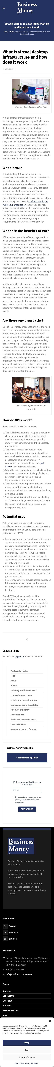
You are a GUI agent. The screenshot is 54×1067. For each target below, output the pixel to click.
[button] (50, 1020)
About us (7, 991)
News (12, 32)
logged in (19, 656)
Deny (27, 1050)
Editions (7, 1005)
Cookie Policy (19, 1063)
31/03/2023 (8, 69)
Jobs (13, 676)
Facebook (13, 932)
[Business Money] (27, 8)
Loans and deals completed (24, 705)
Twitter (12, 926)
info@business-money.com (19, 974)
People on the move (21, 710)
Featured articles (19, 671)
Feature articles (10, 1010)
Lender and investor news (24, 700)
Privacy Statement (31, 1063)
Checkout (7, 1001)
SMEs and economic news (23, 719)
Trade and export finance (23, 729)
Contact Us (8, 996)
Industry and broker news (24, 690)
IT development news (21, 695)
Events (14, 685)
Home (6, 32)
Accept (27, 1043)
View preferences (27, 1057)
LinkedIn (13, 939)
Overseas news (18, 724)
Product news (17, 714)
